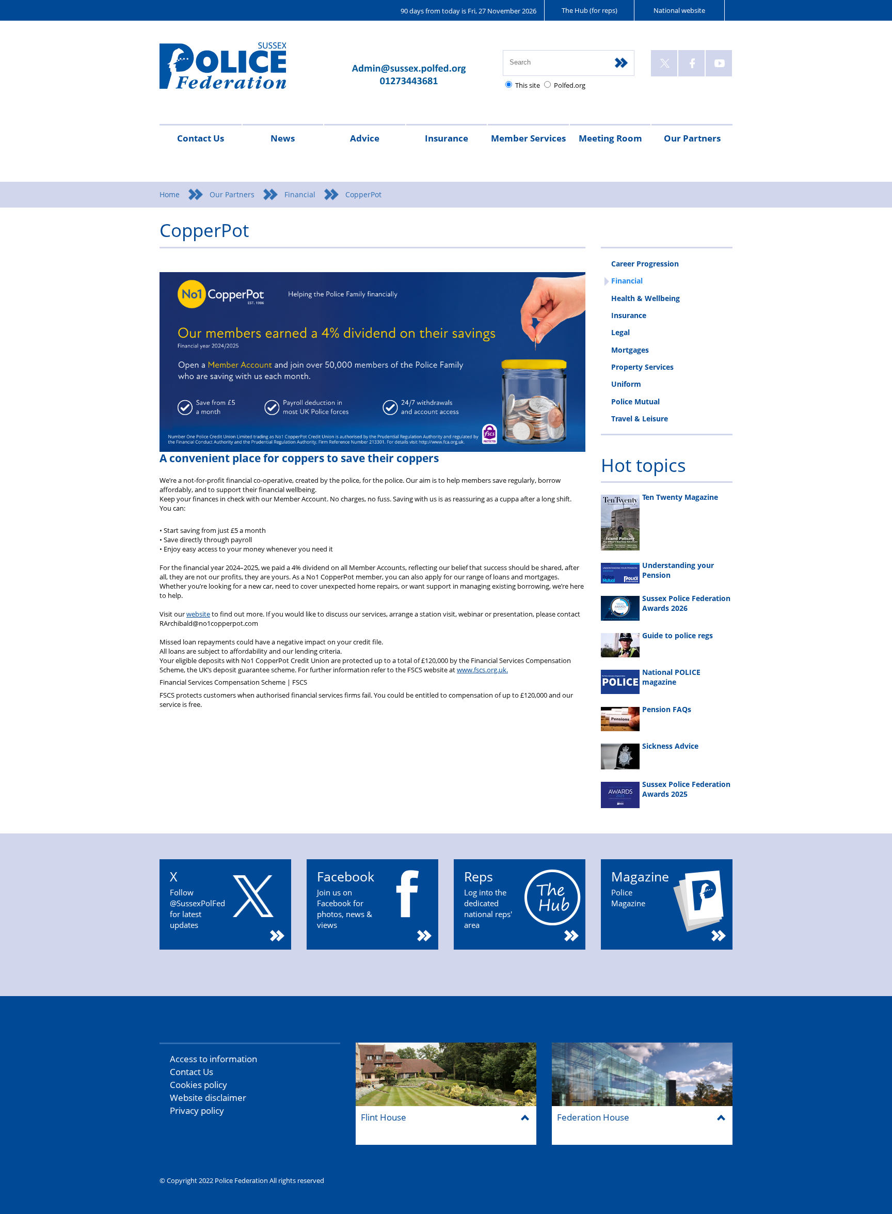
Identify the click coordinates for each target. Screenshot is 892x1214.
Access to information (213, 1059)
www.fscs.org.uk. (482, 669)
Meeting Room (610, 138)
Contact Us (200, 138)
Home (170, 194)
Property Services (642, 367)
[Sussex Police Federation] (238, 70)
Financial (299, 194)
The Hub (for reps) (589, 10)
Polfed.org (569, 85)
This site (527, 85)
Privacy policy (197, 1110)
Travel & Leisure (639, 418)
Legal (620, 332)
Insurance (446, 138)
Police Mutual (635, 401)
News (282, 138)
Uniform (626, 384)
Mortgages (630, 350)
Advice (364, 138)
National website (679, 10)
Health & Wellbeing (645, 298)
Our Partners (692, 138)
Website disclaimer (208, 1097)
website (198, 614)
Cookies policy (198, 1085)
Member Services (528, 138)
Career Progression (645, 264)
